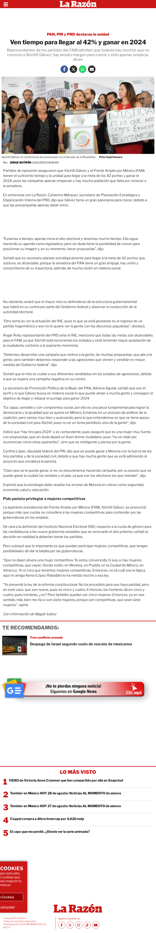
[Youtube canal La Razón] (95, 925)
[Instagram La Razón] (78, 925)
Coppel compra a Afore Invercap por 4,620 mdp (47, 819)
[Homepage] (78, 4)
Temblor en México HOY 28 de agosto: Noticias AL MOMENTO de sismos (65, 793)
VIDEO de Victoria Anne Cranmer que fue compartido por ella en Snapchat (66, 780)
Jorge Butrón (20, 162)
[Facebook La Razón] (64, 69)
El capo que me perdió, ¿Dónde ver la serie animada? (50, 832)
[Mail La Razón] (91, 69)
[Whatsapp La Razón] (82, 69)
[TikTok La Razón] (87, 925)
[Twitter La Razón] (73, 69)
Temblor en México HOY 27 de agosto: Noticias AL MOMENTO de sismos (65, 806)
